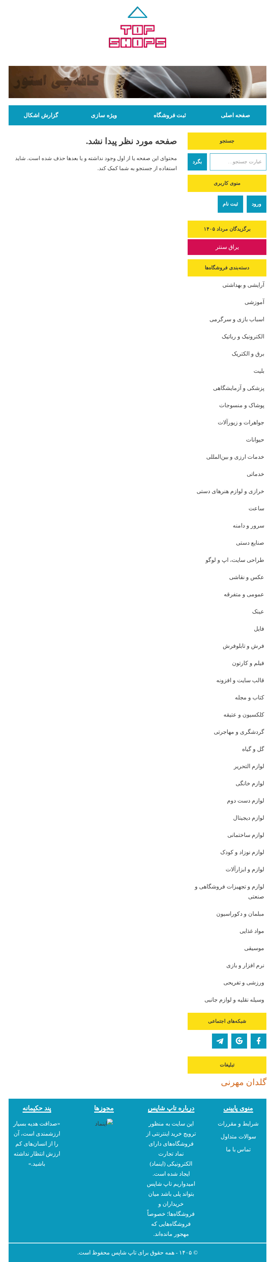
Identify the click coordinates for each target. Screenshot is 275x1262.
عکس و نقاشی (246, 577)
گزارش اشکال (41, 115)
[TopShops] (137, 28)
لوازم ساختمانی (245, 835)
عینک (258, 611)
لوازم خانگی (250, 783)
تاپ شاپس (123, 1252)
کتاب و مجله (249, 697)
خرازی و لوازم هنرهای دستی (230, 491)
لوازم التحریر (249, 766)
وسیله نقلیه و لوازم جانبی (234, 1000)
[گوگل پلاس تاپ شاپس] (239, 1041)
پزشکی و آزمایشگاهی (238, 388)
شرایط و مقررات (238, 1124)
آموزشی (254, 302)
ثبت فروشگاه (169, 115)
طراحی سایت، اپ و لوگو (235, 560)
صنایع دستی (250, 543)
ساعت (256, 508)
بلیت (259, 371)
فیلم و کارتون (248, 663)
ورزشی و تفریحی (243, 982)
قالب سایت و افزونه (240, 680)
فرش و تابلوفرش (243, 646)
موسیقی (254, 948)
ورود (256, 204)
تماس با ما (238, 1149)
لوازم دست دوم (245, 801)
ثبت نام (230, 204)
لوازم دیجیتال (248, 818)
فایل (259, 629)
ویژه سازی (104, 115)
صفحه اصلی (235, 115)
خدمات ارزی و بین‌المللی (235, 457)
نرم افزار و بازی (245, 965)
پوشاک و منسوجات (241, 405)
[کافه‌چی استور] (137, 82)
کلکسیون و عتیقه (243, 715)
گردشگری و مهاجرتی (239, 732)
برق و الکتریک (248, 354)
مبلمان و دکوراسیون (240, 914)
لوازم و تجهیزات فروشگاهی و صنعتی (229, 891)
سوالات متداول (238, 1136)
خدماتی (255, 474)
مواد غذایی (252, 931)
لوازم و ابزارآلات (245, 869)
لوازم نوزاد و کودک (242, 852)
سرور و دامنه (248, 525)
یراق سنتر (227, 247)
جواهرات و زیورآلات (241, 422)
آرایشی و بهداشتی (243, 285)
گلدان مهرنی (243, 1082)
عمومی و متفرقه (244, 594)
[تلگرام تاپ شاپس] (220, 1041)
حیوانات (255, 440)
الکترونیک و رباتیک (243, 336)
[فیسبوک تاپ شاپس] (258, 1041)
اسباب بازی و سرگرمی (236, 319)
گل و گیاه (253, 749)
